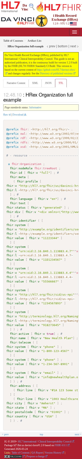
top (41, 434)
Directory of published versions (56, 73)
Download (17, 114)
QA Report (37, 452)
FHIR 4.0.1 (61, 445)
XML (35, 83)
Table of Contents (21, 452)
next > (74, 46)
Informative (35, 107)
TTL (61, 83)
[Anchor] (23, 99)
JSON (48, 83)
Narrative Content (16, 83)
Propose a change (35, 456)
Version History (53, 452)
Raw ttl (7, 114)
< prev (51, 46)
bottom (63, 46)
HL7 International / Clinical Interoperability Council (44, 441)
